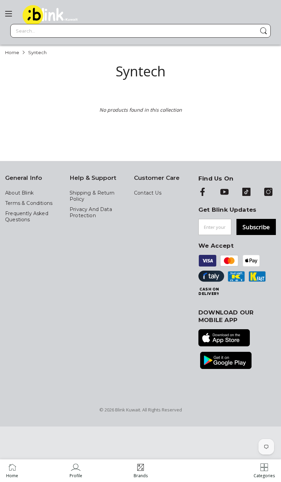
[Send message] (263, 31)
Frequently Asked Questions (26, 216)
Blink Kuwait (127, 410)
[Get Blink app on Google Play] (226, 361)
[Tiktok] (246, 192)
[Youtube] (224, 192)
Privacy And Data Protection (91, 212)
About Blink (19, 193)
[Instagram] (268, 192)
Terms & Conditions (28, 203)
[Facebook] (202, 192)
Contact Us (147, 193)
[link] (76, 471)
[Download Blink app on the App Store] (224, 338)
